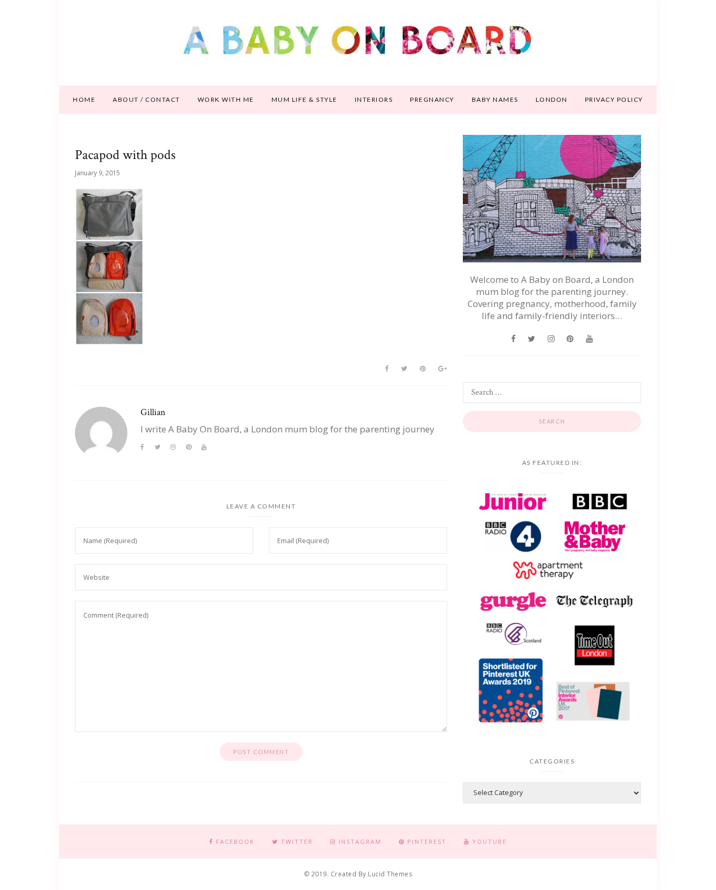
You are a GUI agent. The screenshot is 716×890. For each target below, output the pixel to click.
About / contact (146, 99)
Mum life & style (305, 99)
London (552, 99)
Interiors (374, 99)
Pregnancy (432, 99)
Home (84, 99)
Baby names (495, 99)
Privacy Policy (614, 99)
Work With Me (226, 99)
